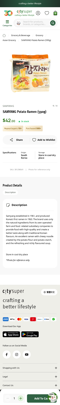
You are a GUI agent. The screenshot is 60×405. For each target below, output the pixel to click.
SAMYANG (8, 105)
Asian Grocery (9, 40)
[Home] (4, 35)
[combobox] (35, 23)
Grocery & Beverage (20, 35)
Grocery (39, 35)
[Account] (38, 13)
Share (19, 139)
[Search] (53, 23)
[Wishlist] (46, 13)
